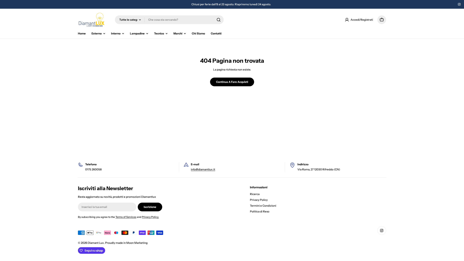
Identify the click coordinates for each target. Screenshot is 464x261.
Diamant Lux (96, 243)
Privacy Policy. (150, 217)
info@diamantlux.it (203, 169)
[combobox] (169, 19)
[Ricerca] (218, 20)
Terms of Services (125, 217)
